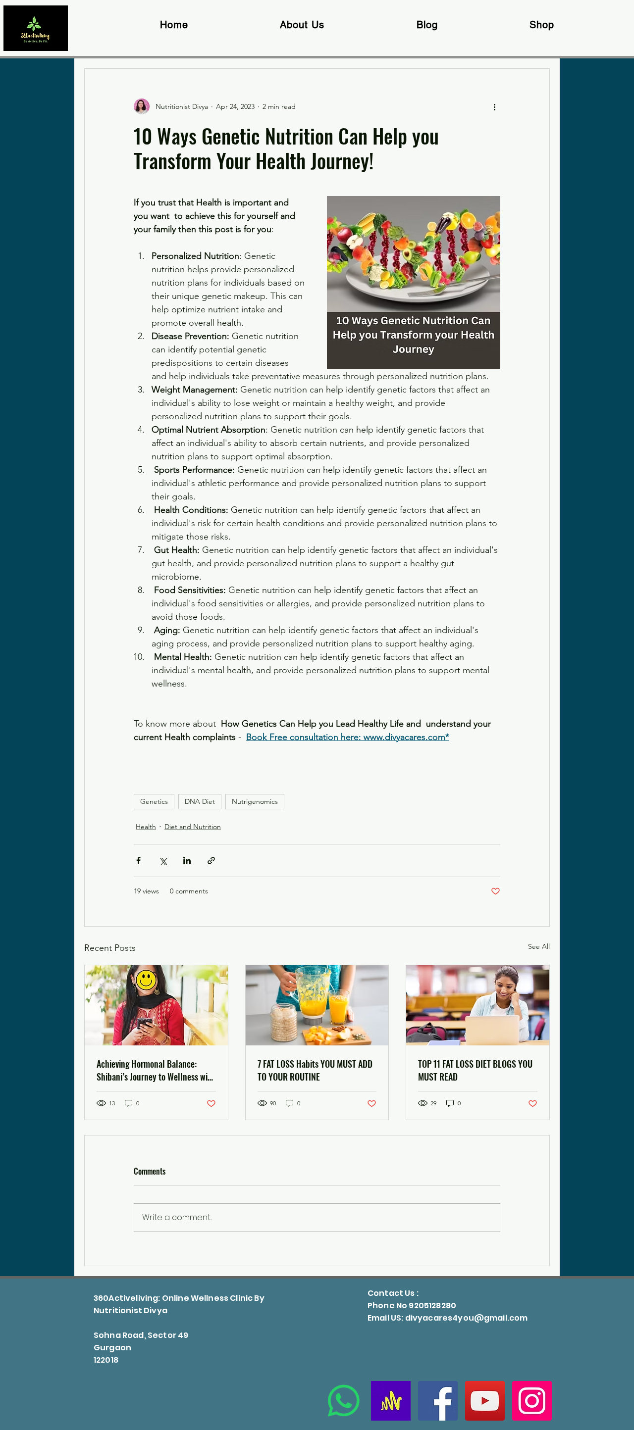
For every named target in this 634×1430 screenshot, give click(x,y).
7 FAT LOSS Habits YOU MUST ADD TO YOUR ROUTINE (315, 1070)
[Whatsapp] (344, 1401)
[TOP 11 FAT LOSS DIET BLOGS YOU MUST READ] (477, 1005)
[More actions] (494, 106)
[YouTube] (485, 1401)
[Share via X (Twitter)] (162, 860)
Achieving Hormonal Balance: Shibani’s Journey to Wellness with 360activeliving (156, 1070)
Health (146, 826)
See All (539, 946)
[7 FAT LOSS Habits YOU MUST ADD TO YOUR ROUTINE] (317, 1005)
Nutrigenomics (255, 801)
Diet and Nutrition (192, 826)
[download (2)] (391, 1401)
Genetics (154, 801)
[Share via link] (211, 860)
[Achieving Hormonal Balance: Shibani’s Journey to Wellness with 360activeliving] (156, 1005)
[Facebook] (438, 1401)
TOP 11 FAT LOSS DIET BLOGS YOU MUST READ (475, 1070)
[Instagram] (532, 1401)
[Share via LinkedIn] (187, 860)
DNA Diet (200, 801)
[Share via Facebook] (138, 860)
